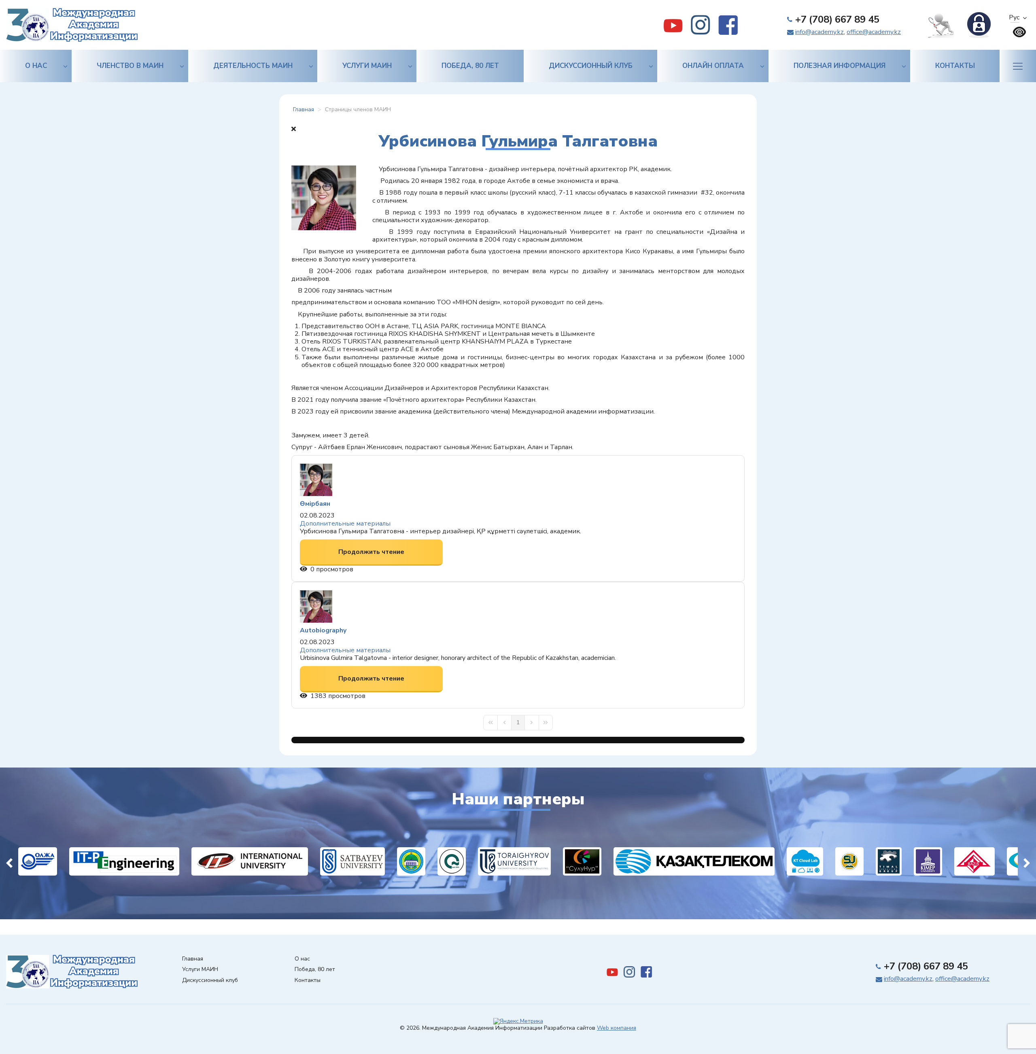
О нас (36, 65)
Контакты (955, 65)
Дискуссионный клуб (591, 65)
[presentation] (9, 861)
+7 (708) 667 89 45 (837, 19)
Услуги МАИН (367, 65)
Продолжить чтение (371, 551)
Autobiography (323, 630)
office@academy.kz (874, 32)
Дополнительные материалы (345, 523)
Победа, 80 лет (470, 65)
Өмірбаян (315, 503)
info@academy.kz (819, 32)
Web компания (616, 1028)
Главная (192, 959)
